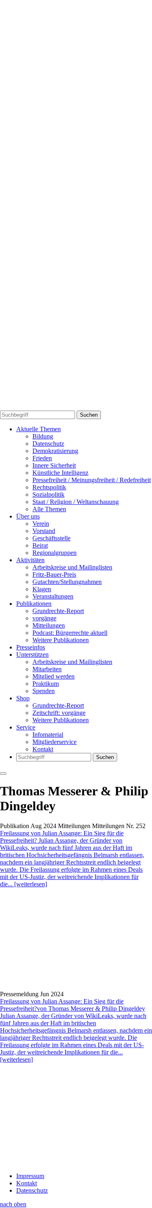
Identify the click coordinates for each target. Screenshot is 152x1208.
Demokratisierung (55, 450)
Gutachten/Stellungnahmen (67, 581)
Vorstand (43, 530)
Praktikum (45, 683)
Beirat (40, 545)
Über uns (28, 516)
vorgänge (44, 618)
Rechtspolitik (49, 487)
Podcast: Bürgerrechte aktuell (69, 632)
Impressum (30, 1175)
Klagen (41, 589)
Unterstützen (32, 654)
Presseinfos (30, 647)
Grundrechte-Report (58, 610)
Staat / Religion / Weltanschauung (75, 501)
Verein (40, 523)
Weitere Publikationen (60, 640)
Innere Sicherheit (54, 465)
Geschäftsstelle (51, 538)
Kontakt (42, 749)
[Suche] (76, 201)
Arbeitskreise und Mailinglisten (72, 567)
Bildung (42, 436)
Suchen (89, 415)
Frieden (42, 458)
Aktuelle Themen (38, 429)
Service (25, 727)
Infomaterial (47, 734)
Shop (23, 698)
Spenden (43, 690)
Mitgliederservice (54, 741)
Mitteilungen (48, 625)
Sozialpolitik (48, 494)
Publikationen (33, 603)
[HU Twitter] (76, 406)
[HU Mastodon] (76, 304)
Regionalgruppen (54, 552)
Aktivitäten (30, 560)
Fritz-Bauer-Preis (54, 574)
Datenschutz (48, 443)
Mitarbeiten (47, 669)
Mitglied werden (53, 676)
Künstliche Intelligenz (60, 472)
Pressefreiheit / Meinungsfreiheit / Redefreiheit (91, 479)
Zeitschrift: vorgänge (59, 712)
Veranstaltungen (52, 596)
